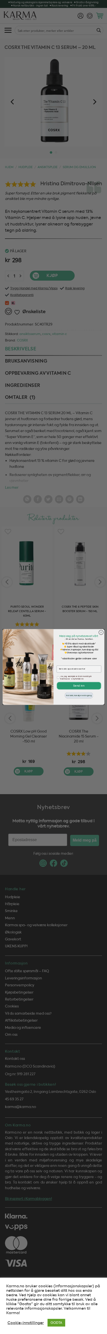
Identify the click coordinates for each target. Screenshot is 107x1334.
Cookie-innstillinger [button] (25, 1323)
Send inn (79, 686)
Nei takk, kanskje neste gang (79, 695)
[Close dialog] (101, 632)
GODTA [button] (56, 1323)
